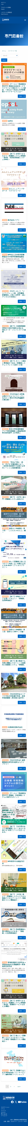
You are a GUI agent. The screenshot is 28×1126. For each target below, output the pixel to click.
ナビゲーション (5, 1107)
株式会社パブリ (13, 220)
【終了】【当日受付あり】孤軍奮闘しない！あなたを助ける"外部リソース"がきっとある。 (14, 829)
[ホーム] (5, 19)
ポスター (3, 1112)
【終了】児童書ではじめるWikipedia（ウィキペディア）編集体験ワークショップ (14, 1072)
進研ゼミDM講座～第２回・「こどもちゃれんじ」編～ (14, 530)
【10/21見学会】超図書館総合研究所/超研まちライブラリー (13, 762)
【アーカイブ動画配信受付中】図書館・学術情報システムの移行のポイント (14, 795)
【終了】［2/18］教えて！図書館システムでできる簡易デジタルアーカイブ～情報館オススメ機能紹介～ (14, 897)
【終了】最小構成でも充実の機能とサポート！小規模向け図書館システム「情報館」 (14, 663)
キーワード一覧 (12, 51)
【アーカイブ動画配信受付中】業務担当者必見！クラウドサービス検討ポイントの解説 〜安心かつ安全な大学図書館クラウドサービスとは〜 (14, 87)
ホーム (4, 51)
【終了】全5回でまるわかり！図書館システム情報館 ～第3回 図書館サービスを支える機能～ (14, 1003)
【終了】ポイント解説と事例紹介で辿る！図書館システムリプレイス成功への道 (14, 363)
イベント (3, 1110)
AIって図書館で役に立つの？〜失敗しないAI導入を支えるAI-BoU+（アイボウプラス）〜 (14, 564)
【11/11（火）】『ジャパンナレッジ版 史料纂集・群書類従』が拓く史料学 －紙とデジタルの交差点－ (14, 294)
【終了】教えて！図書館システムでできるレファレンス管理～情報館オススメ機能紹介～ (14, 1038)
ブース (3, 1109)
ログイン (3, 3)
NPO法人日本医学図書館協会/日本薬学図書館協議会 (13, 256)
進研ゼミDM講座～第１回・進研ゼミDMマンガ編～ (13, 631)
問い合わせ (4, 1114)
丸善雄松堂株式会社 (15, 727)
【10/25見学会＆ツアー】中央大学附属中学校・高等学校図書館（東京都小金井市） (13, 696)
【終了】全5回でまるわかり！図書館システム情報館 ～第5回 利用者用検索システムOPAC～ (14, 156)
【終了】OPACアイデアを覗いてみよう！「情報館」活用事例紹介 (14, 598)
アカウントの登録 (6, 8)
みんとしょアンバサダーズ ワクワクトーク (13, 190)
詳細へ (21, 96)
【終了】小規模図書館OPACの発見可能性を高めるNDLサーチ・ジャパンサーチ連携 (14, 329)
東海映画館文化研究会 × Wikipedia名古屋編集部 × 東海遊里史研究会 (14, 964)
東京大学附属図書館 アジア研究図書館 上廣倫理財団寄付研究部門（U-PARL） (14, 431)
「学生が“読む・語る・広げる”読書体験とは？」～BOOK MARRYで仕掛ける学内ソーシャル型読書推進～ (13, 465)
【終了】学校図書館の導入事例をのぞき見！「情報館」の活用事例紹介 (14, 931)
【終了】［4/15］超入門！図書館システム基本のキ (14, 498)
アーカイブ (4, 1115)
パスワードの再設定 (6, 13)
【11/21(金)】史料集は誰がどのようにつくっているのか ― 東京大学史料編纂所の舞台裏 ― (13, 397)
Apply (4, 60)
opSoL (10, 121)
